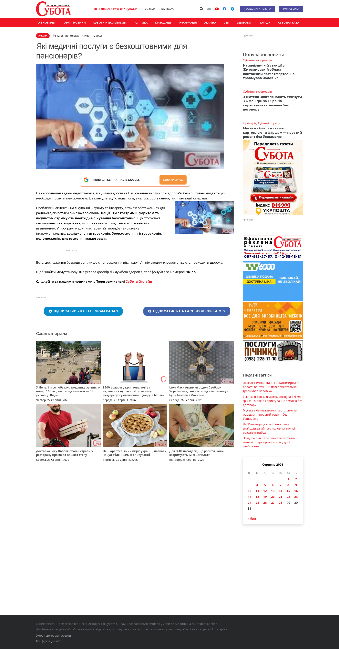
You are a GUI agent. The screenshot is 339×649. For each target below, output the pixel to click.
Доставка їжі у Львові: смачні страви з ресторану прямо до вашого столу (64, 453)
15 (288, 491)
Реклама (149, 9)
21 (280, 497)
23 (296, 497)
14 (280, 491)
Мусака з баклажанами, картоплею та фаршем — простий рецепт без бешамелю (272, 132)
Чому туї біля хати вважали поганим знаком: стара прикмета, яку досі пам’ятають (269, 442)
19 (265, 497)
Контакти (168, 9)
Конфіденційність (49, 641)
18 (257, 497)
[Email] (208, 8)
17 (249, 497)
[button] (202, 9)
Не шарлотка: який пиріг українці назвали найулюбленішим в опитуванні (135, 453)
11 (257, 491)
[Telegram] (232, 8)
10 (249, 491)
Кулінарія (249, 123)
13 (273, 491)
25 (257, 503)
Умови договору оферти (53, 635)
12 (265, 491)
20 (273, 497)
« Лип (252, 518)
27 (273, 503)
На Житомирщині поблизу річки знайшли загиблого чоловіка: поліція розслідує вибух (269, 428)
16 (296, 491)
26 (265, 503)
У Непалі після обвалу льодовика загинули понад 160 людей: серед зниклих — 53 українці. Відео (68, 391)
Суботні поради (269, 123)
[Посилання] (53, 8)
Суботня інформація (257, 60)
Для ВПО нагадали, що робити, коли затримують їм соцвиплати (196, 453)
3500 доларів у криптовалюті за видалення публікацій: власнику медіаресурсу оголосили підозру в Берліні (134, 391)
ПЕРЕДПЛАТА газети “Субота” (116, 9)
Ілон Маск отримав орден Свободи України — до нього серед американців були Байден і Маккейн (198, 391)
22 (288, 497)
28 (280, 503)
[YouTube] (216, 8)
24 (249, 503)
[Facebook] (224, 8)
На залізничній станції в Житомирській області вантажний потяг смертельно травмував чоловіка (269, 71)
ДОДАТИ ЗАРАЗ (173, 180)
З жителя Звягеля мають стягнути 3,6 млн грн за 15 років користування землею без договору (272, 103)
